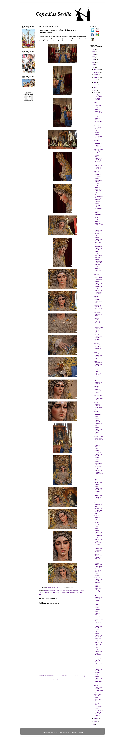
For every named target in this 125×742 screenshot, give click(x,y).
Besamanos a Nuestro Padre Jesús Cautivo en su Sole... (98, 549)
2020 (93, 54)
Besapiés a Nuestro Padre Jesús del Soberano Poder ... (98, 671)
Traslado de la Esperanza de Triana (98, 314)
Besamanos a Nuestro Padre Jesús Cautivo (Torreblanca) (98, 533)
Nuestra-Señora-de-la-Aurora (67, 592)
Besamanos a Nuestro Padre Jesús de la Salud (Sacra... (98, 284)
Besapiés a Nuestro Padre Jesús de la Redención (98, 174)
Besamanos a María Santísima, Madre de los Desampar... (98, 389)
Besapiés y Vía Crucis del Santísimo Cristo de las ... (97, 662)
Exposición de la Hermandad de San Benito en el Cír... (98, 511)
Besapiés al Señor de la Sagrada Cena (98, 151)
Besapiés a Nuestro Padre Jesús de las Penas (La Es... (98, 497)
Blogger (81, 732)
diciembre (96, 69)
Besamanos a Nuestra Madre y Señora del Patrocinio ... (98, 262)
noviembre (97, 72)
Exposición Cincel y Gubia (96, 526)
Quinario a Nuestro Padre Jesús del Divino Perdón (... (98, 689)
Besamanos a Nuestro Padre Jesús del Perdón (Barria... (98, 431)
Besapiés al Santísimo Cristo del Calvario (97, 614)
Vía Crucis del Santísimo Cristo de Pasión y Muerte (97, 519)
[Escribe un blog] (67, 587)
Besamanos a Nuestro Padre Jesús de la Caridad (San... (98, 628)
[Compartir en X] (69, 587)
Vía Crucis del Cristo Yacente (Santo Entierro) (98, 573)
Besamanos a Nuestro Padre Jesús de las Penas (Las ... (98, 166)
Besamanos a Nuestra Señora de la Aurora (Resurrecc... (98, 143)
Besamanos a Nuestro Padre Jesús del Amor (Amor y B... (98, 299)
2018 (93, 59)
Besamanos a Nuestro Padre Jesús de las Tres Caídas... (98, 240)
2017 (93, 62)
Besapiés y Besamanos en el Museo (98, 255)
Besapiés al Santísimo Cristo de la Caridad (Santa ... (98, 223)
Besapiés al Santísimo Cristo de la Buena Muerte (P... (98, 321)
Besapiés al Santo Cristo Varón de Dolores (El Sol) (98, 439)
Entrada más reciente (46, 676)
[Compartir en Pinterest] (72, 587)
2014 (93, 724)
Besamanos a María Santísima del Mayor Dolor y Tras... (98, 481)
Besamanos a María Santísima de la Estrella (98, 381)
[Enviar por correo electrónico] (65, 587)
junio (95, 85)
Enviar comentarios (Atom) (53, 680)
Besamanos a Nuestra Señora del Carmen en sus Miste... (98, 214)
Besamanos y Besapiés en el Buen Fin (98, 136)
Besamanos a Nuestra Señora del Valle (97, 414)
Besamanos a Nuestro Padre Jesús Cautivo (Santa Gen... (98, 565)
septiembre (97, 77)
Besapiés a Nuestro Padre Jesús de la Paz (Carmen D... (98, 489)
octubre (96, 74)
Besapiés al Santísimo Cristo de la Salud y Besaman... (97, 588)
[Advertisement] (62, 660)
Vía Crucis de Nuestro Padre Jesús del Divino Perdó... (98, 338)
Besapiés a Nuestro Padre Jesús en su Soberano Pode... (98, 644)
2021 (93, 52)
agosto (96, 80)
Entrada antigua (80, 676)
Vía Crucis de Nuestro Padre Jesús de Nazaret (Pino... (98, 456)
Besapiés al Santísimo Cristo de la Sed (97, 269)
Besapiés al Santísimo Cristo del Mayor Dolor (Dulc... (98, 405)
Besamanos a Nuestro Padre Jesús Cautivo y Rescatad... (98, 636)
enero (95, 721)
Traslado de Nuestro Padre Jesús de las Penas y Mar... (98, 580)
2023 (93, 49)
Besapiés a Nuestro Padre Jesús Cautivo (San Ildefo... (98, 291)
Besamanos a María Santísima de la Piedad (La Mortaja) (98, 158)
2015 (93, 67)
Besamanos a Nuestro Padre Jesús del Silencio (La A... (98, 232)
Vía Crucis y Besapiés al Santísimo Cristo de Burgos (97, 129)
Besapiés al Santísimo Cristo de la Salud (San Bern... (97, 373)
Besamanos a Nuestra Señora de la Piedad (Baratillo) (97, 606)
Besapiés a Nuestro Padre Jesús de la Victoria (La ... (98, 346)
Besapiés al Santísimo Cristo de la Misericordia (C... (98, 120)
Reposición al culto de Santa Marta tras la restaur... (98, 307)
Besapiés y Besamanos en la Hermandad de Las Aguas (98, 464)
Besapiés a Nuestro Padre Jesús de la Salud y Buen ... (98, 557)
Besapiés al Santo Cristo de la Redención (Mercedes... (98, 329)
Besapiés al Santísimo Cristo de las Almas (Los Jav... (97, 189)
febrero (96, 718)
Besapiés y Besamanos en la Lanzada (98, 103)
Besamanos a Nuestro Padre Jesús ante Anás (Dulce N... (98, 680)
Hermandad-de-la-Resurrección (51, 592)
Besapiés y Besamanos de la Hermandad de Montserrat (98, 206)
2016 (93, 64)
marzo (96, 92)
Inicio (64, 676)
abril (95, 90)
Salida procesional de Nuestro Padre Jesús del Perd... (98, 355)
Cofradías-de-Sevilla (72, 590)
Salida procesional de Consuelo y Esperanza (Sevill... (98, 198)
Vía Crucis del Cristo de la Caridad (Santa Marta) (98, 706)
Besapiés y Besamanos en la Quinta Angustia (98, 97)
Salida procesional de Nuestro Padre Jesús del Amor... (98, 248)
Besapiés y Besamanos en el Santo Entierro (98, 181)
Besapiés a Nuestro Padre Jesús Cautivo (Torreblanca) (98, 277)
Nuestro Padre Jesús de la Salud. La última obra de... (97, 697)
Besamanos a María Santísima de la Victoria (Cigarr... (98, 597)
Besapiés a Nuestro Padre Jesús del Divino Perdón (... (98, 472)
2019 (93, 57)
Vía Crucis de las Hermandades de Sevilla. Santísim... (98, 713)
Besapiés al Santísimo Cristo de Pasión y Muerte (97, 447)
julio (95, 82)
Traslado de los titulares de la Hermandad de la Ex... (98, 397)
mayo (95, 87)
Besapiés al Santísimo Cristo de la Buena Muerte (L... (98, 111)
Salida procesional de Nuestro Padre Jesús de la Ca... (98, 364)
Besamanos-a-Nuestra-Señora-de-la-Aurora (55, 590)
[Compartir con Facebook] (70, 587)
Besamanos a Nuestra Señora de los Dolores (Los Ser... (98, 422)
